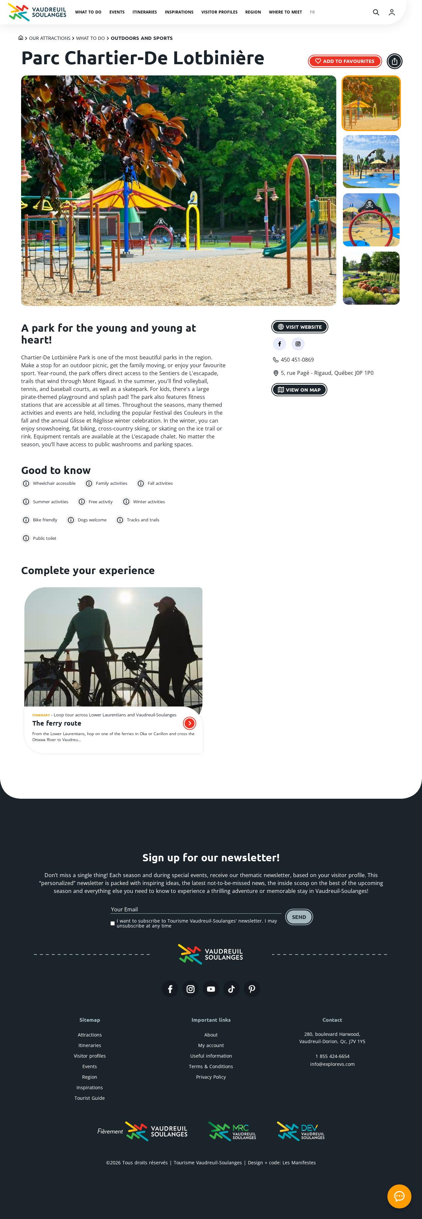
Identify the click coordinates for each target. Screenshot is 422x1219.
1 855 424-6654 (332, 1056)
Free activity (101, 502)
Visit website (304, 326)
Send (299, 916)
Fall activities (160, 483)
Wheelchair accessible (54, 483)
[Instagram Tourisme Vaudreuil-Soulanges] (191, 989)
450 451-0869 (297, 359)
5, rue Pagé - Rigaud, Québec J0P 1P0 (327, 372)
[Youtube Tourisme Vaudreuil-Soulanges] (211, 989)
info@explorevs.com (332, 1064)
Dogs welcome (92, 520)
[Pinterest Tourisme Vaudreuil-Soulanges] (252, 989)
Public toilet (44, 538)
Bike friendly (45, 520)
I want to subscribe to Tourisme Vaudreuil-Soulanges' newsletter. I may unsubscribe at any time (197, 923)
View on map (303, 389)
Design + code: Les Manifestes (282, 1162)
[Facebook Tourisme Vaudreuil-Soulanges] (170, 989)
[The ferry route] (113, 656)
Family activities (111, 483)
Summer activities (50, 502)
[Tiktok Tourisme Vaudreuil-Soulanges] (231, 989)
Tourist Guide (90, 1098)
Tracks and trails (143, 520)
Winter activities (149, 502)
